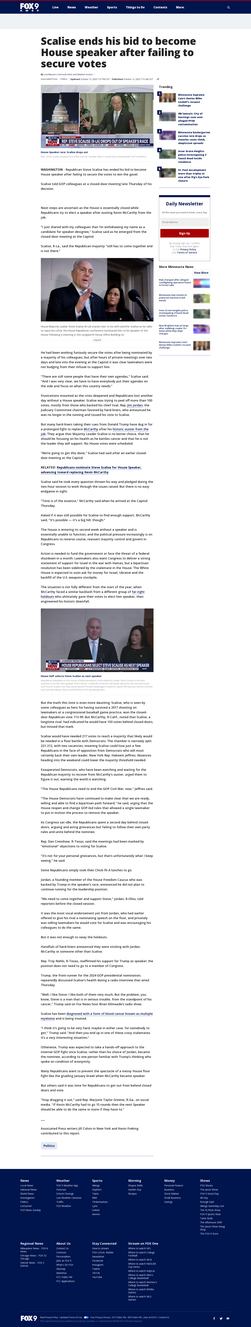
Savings (168, 1201)
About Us (63, 1243)
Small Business (172, 1197)
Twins (95, 1193)
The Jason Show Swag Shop (212, 1228)
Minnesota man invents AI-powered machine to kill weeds (173, 297)
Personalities (63, 1256)
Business (169, 1189)
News (24, 1181)
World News (27, 1193)
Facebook (97, 1260)
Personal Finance (173, 1185)
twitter (221, 1318)
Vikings (96, 1185)
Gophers (97, 1189)
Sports (97, 1181)
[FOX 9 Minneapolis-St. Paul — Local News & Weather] (31, 7)
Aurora (96, 1214)
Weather (63, 1181)
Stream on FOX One (143, 1243)
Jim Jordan (135, 405)
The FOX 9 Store (209, 1233)
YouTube (97, 1277)
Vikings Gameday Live (212, 1206)
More (180, 7)
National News (28, 1189)
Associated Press (49, 79)
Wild (94, 1197)
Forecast (61, 1189)
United (95, 1210)
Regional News (31, 1243)
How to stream (100, 1248)
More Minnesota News (176, 267)
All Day (204, 1197)
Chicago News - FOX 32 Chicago (33, 1257)
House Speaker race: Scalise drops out (64, 152)
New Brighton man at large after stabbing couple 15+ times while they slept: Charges (174, 329)
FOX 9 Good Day (209, 1193)
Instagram (97, 1264)
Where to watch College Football (141, 1254)
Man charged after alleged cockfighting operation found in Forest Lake (175, 282)
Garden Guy (134, 1189)
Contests (61, 1252)
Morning (134, 1181)
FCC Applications (65, 1281)
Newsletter (98, 1256)
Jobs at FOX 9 (63, 1260)
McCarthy (91, 429)
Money (169, 1181)
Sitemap (60, 1268)
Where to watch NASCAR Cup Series (142, 1265)
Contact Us (62, 1248)
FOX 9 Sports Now (210, 1214)
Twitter (96, 1268)
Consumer (26, 1206)
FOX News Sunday (30, 1210)
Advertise (61, 1273)
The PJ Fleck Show (210, 1210)
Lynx (94, 1206)
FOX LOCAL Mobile (102, 1252)
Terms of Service (187, 252)
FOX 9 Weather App (67, 1185)
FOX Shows (206, 1185)
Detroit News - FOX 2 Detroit (32, 1264)
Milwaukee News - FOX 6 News (34, 1250)
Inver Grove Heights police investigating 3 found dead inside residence (174, 313)
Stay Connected (104, 1243)
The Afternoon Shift (211, 1222)
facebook (214, 1318)
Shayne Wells (135, 1185)
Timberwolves (100, 1201)
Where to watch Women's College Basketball (142, 1284)
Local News (26, 1185)
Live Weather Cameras (68, 1197)
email (228, 1318)
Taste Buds (206, 1218)
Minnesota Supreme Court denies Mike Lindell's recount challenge (175, 345)
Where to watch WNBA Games (141, 1291)
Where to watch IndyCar (141, 1270)
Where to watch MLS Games (139, 1298)
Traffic (60, 1201)
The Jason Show (209, 1189)
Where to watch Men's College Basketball (140, 1276)
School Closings (65, 1193)
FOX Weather (63, 1206)
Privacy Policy (188, 249)
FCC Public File (64, 1277)
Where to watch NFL (139, 1248)
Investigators (27, 1197)
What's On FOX (64, 1264)
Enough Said (207, 1201)
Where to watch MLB (140, 1259)
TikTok (96, 1273)
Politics (63, 79)
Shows (205, 1181)
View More (201, 273)
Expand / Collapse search (229, 7)
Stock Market (171, 1193)
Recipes (132, 1193)
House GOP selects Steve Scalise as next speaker (71, 676)
